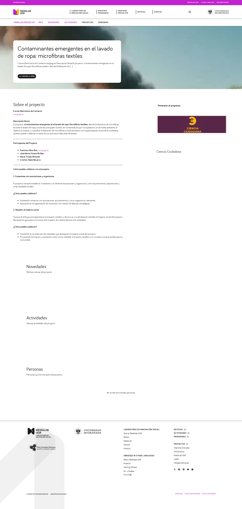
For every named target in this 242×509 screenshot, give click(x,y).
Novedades (53, 22)
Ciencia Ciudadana (169, 151)
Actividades (70, 22)
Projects (127, 463)
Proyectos (87, 22)
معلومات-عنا (129, 471)
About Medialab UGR (132, 459)
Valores (127, 444)
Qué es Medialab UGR (133, 433)
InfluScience (179, 451)
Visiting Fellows (130, 467)
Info (40, 22)
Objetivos (128, 441)
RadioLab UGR (180, 455)
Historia (127, 448)
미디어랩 (128, 474)
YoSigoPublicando (181, 463)
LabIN (176, 459)
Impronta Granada (181, 447)
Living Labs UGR (207, 2)
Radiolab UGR (193, 2)
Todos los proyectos (24, 22)
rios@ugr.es (18, 114)
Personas (103, 22)
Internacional (19, 2)
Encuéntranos (223, 2)
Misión (126, 437)
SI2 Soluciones (61, 494)
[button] (190, 12)
